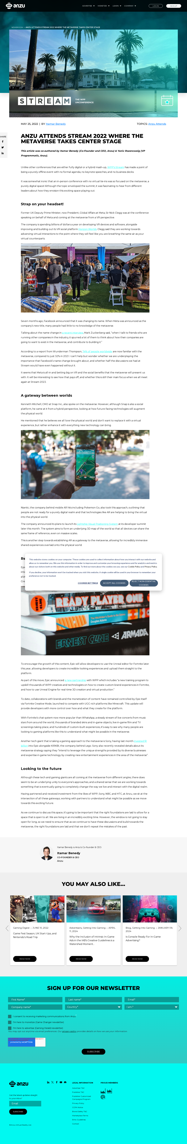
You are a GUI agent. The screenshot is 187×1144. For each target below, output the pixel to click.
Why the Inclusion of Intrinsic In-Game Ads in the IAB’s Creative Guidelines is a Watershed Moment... (35, 940)
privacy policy (69, 1031)
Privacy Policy (150, 566)
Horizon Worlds (87, 229)
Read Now (25, 959)
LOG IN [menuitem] (156, 6)
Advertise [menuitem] (87, 6)
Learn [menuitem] (116, 6)
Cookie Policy (134, 566)
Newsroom (17, 27)
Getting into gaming (38, 927)
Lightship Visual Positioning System (97, 524)
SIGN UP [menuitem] (173, 6)
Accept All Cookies (114, 583)
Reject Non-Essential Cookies (144, 583)
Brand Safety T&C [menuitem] (79, 1111)
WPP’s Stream (115, 167)
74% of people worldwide (97, 351)
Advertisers (19, 927)
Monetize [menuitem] (102, 6)
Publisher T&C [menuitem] (78, 1092)
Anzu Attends (157, 124)
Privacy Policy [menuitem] (78, 1103)
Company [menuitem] (128, 6)
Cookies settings (88, 583)
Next (180, 928)
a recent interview (72, 332)
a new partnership (75, 680)
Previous (7, 928)
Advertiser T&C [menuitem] (78, 1088)
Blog (72, 927)
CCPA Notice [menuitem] (77, 1107)
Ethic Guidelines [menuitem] (79, 1120)
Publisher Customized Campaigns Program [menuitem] (81, 1097)
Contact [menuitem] (75, 1124)
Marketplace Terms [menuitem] (80, 1115)
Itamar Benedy (56, 124)
